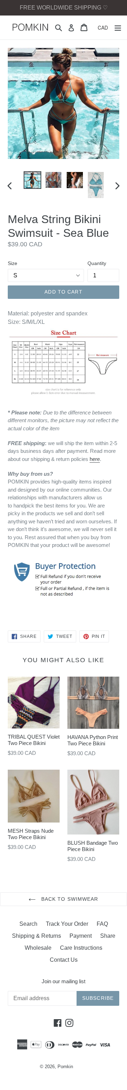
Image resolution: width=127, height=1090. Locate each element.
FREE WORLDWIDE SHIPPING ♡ (64, 8)
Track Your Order (67, 924)
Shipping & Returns (36, 936)
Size (12, 263)
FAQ (102, 924)
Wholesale (38, 948)
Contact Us (64, 960)
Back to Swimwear (68, 899)
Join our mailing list (63, 981)
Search (28, 924)
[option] (32, 180)
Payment (80, 936)
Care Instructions (81, 948)
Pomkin (65, 1066)
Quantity (96, 263)
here (95, 459)
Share (107, 936)
